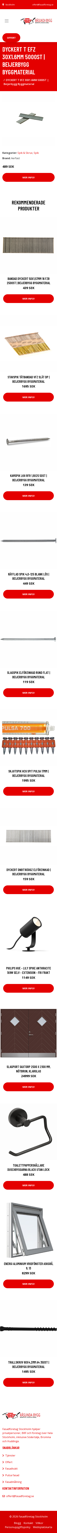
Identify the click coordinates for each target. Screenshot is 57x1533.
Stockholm (10, 4)
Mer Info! (28, 177)
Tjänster (10, 1455)
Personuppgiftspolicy (17, 1527)
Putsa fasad (12, 1475)
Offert (11, 37)
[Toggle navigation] (6, 21)
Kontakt (28, 1523)
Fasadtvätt (11, 1468)
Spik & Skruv (25, 153)
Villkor (39, 1523)
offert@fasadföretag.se (42, 4)
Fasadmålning (13, 1482)
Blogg (17, 1523)
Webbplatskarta (42, 1527)
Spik (36, 153)
